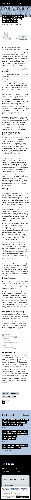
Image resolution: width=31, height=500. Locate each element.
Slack (14, 396)
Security (5, 393)
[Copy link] (3, 402)
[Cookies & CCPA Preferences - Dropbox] (15, 493)
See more (26, 415)
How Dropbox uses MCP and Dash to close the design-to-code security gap (15, 422)
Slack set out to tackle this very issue (18, 94)
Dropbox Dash (6, 471)
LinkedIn (18, 471)
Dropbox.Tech (6, 3)
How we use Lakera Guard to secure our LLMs (15, 447)
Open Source (14, 393)
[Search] (24, 3)
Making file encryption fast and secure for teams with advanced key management (15, 435)
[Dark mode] (20, 3)
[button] (15, 485)
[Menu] (28, 3)
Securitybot (6, 396)
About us (4, 468)
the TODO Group (12, 119)
